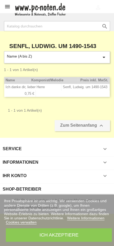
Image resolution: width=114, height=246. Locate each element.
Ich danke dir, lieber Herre (25, 87)
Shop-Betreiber (22, 189)
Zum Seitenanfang (82, 125)
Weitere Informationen (85, 218)
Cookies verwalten (21, 222)
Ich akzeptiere (59, 235)
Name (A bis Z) (57, 57)
